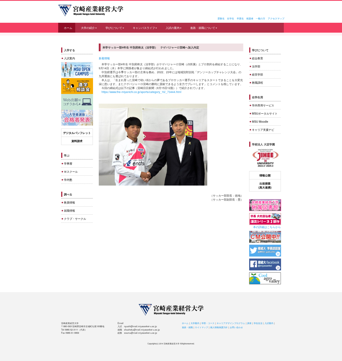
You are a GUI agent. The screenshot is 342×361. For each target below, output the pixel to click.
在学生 (230, 18)
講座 (249, 323)
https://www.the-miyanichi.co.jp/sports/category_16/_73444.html (141, 92)
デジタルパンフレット (77, 133)
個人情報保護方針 (219, 327)
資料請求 (77, 141)
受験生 (221, 18)
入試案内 (69, 58)
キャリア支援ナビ (263, 130)
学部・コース (208, 323)
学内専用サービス (263, 105)
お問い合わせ (236, 327)
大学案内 (195, 323)
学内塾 (68, 180)
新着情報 (104, 58)
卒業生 (240, 18)
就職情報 (69, 210)
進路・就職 (187, 327)
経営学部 (257, 74)
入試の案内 (173, 28)
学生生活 (258, 323)
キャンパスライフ (144, 28)
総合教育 (257, 58)
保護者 (249, 18)
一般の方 (260, 18)
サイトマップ (201, 327)
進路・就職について (202, 28)
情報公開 (265, 175)
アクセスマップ (276, 18)
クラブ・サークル (75, 219)
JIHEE (265, 158)
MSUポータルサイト (264, 113)
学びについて (113, 28)
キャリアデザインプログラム (231, 323)
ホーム (68, 28)
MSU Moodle (260, 121)
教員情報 (69, 202)
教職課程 (257, 82)
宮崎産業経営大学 (90, 10)
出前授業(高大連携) (265, 185)
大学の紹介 (88, 28)
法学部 (256, 66)
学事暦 (68, 163)
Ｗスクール (71, 171)
